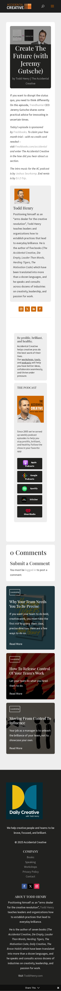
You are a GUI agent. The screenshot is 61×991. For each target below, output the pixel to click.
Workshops (30, 867)
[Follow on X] (27, 309)
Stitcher (34, 499)
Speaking (30, 862)
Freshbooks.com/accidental (31, 146)
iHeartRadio (30, 514)
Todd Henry (22, 78)
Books (30, 857)
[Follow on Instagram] (21, 309)
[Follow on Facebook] (39, 309)
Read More (15, 644)
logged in (30, 570)
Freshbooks (20, 132)
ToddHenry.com (33, 975)
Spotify (34, 488)
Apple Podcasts (30, 464)
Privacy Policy (31, 871)
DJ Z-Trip (21, 178)
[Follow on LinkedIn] (33, 309)
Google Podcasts (31, 477)
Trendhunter (36, 105)
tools (37, 359)
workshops (27, 359)
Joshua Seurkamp (26, 173)
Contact (30, 876)
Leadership (14, 592)
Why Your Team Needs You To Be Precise (30, 623)
